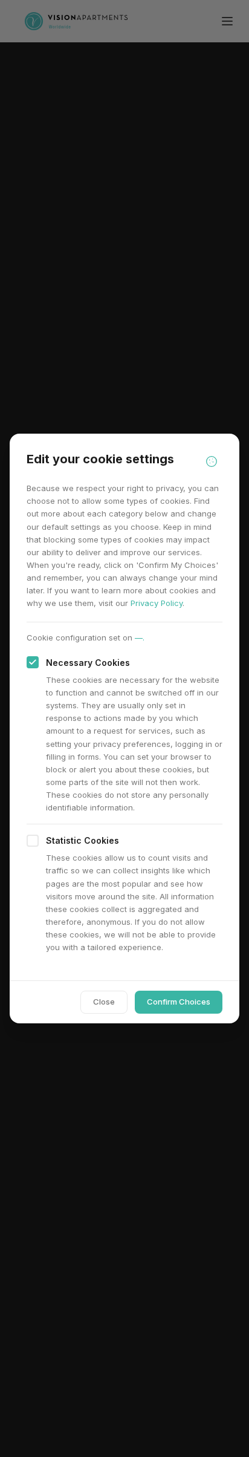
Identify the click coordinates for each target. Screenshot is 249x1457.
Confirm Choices (178, 1001)
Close (104, 1001)
